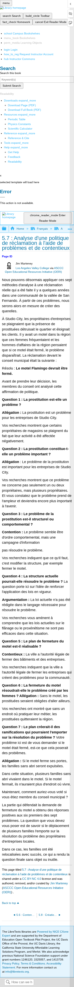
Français (42, 228)
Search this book (10, 73)
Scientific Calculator (20, 128)
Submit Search (12, 85)
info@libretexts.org (17, 971)
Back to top (9, 903)
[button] (14, 156)
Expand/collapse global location (70, 227)
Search (7, 982)
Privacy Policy (10, 963)
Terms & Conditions (33, 963)
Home (20, 228)
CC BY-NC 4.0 (31, 878)
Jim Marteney (59, 883)
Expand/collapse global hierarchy (6, 228)
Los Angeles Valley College (32, 268)
